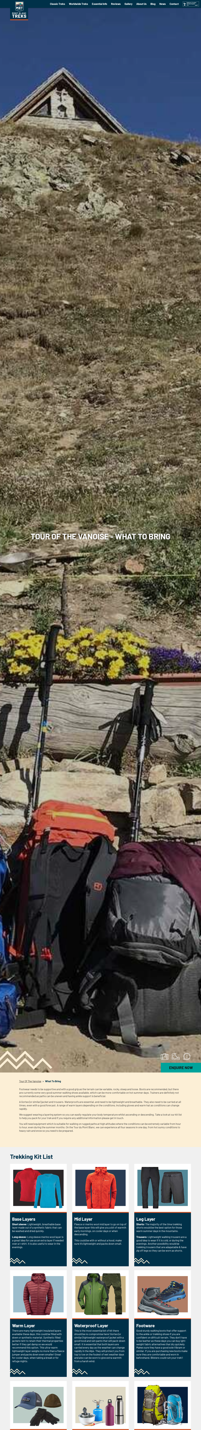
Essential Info (99, 3)
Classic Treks (57, 3)
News (162, 3)
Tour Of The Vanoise (30, 1081)
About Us (141, 3)
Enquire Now (181, 1067)
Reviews (116, 3)
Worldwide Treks (78, 3)
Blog (152, 3)
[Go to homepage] (19, 19)
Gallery (128, 3)
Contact (174, 3)
